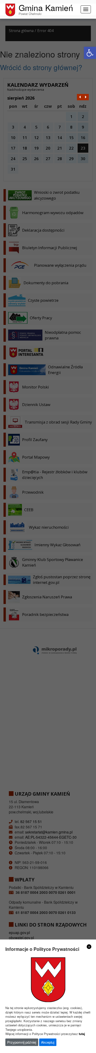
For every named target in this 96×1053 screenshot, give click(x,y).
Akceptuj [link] (47, 1042)
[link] (90, 53)
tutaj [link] (82, 1033)
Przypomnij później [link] (21, 1042)
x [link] (89, 946)
